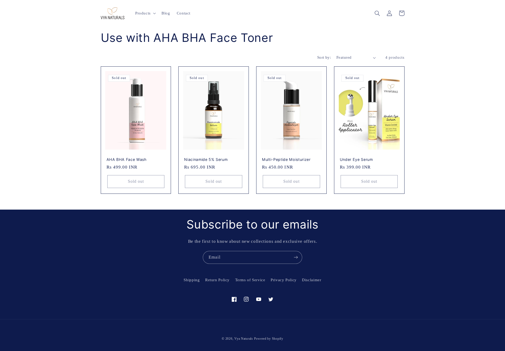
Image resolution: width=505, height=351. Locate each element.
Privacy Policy (284, 280)
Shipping (192, 280)
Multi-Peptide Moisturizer (286, 159)
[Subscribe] (296, 257)
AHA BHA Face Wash (127, 159)
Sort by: (324, 57)
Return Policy (217, 280)
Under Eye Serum (356, 159)
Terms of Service (250, 280)
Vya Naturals (243, 338)
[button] (145, 13)
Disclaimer (311, 280)
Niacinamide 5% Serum (206, 159)
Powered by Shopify (268, 338)
